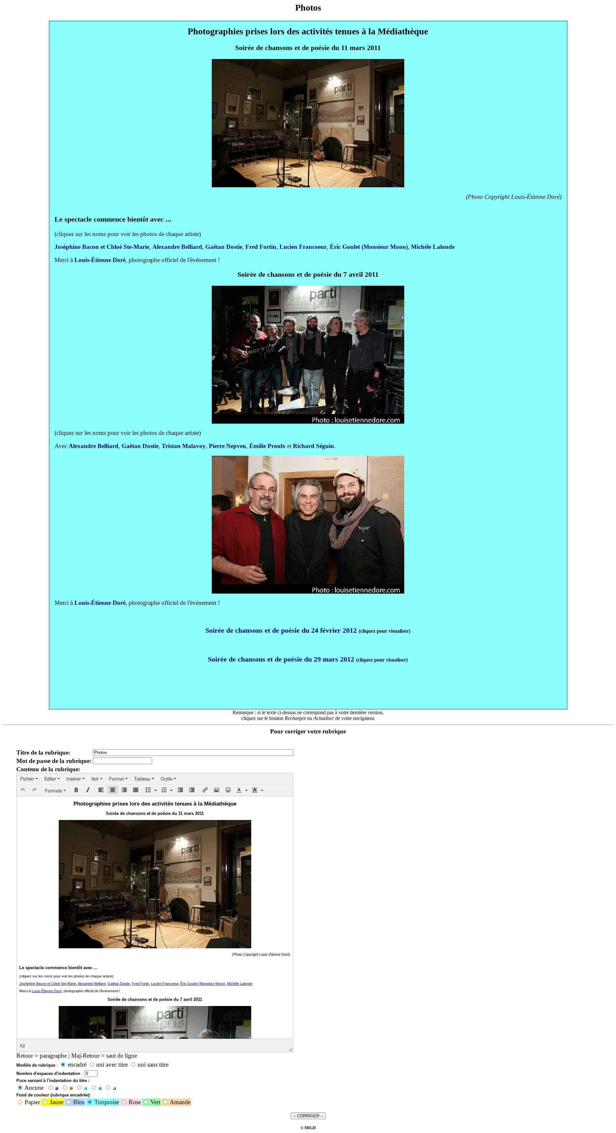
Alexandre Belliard (177, 246)
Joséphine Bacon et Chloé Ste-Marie (102, 246)
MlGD (310, 1127)
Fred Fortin (260, 246)
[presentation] (29, 778)
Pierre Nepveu (227, 446)
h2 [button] (22, 1045)
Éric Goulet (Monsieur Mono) (369, 246)
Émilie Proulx (267, 446)
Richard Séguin (313, 446)
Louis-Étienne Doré (99, 260)
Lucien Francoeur (303, 246)
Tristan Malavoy (184, 446)
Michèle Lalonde (433, 246)
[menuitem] (29, 778)
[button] (22, 790)
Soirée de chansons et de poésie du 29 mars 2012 (281, 659)
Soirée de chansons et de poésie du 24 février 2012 (281, 630)
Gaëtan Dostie (223, 246)
